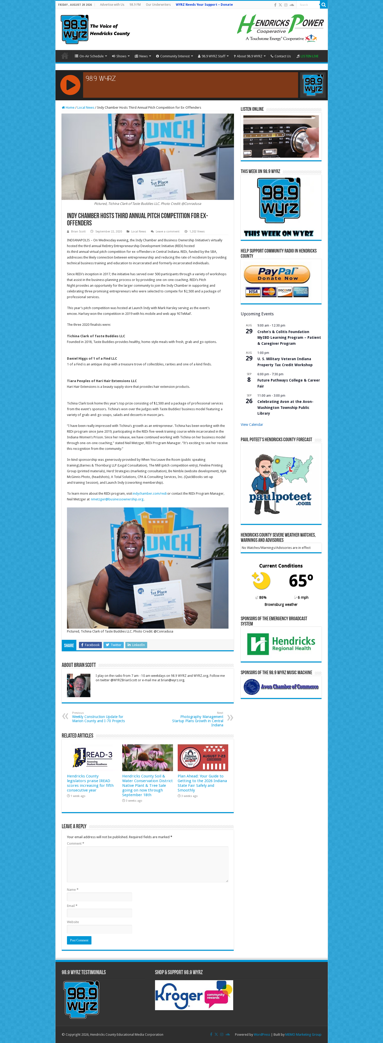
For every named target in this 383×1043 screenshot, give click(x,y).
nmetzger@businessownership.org (117, 499)
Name (72, 890)
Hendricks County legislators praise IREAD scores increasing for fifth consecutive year (90, 783)
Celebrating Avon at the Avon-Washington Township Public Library (285, 407)
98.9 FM (135, 5)
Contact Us (283, 56)
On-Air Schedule (91, 56)
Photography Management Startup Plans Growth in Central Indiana (197, 719)
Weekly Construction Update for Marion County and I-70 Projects (98, 717)
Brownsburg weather (281, 604)
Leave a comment (168, 231)
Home (65, 55)
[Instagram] (286, 5)
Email (72, 906)
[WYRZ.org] (95, 28)
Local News (85, 107)
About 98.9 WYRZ (249, 56)
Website (73, 922)
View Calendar (252, 424)
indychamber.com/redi (150, 493)
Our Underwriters (158, 5)
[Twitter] (280, 5)
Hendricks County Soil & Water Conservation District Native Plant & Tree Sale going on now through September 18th (147, 785)
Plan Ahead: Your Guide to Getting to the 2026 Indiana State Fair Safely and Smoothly (202, 783)
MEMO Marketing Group (303, 1034)
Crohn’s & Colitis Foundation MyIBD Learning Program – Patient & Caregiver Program (289, 338)
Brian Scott (78, 231)
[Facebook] (275, 5)
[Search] (324, 5)
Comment (75, 843)
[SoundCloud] (292, 5)
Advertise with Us (112, 5)
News (143, 56)
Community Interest (175, 56)
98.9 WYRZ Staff (213, 56)
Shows (121, 56)
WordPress (262, 1034)
